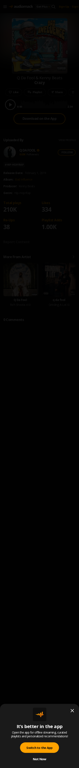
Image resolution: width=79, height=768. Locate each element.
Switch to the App (39, 748)
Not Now (39, 759)
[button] (39, 384)
